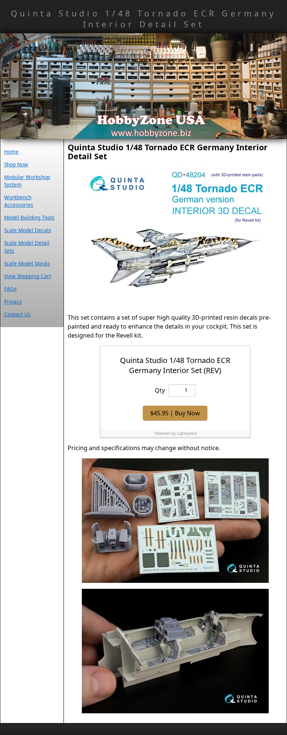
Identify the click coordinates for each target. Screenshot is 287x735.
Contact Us (17, 314)
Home (11, 151)
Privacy (13, 301)
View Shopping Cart (27, 276)
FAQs (10, 288)
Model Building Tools (29, 217)
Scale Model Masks (27, 263)
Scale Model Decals (27, 230)
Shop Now (16, 164)
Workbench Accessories (18, 201)
